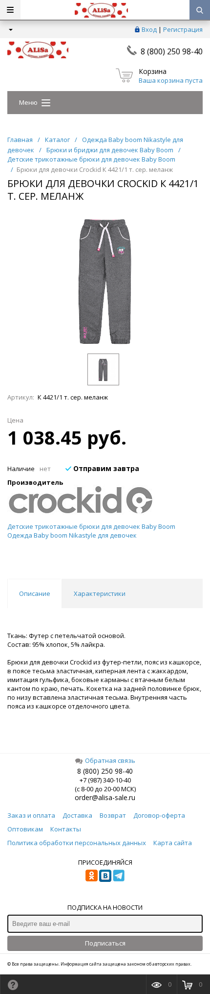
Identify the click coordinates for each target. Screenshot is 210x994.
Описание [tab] (34, 593)
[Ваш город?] (10, 29)
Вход (149, 29)
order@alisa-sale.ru (105, 797)
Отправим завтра (105, 468)
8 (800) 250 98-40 (172, 51)
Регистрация (183, 29)
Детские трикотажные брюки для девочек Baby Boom (91, 526)
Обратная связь (110, 760)
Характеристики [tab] (100, 593)
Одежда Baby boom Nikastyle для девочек (72, 535)
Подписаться (105, 943)
